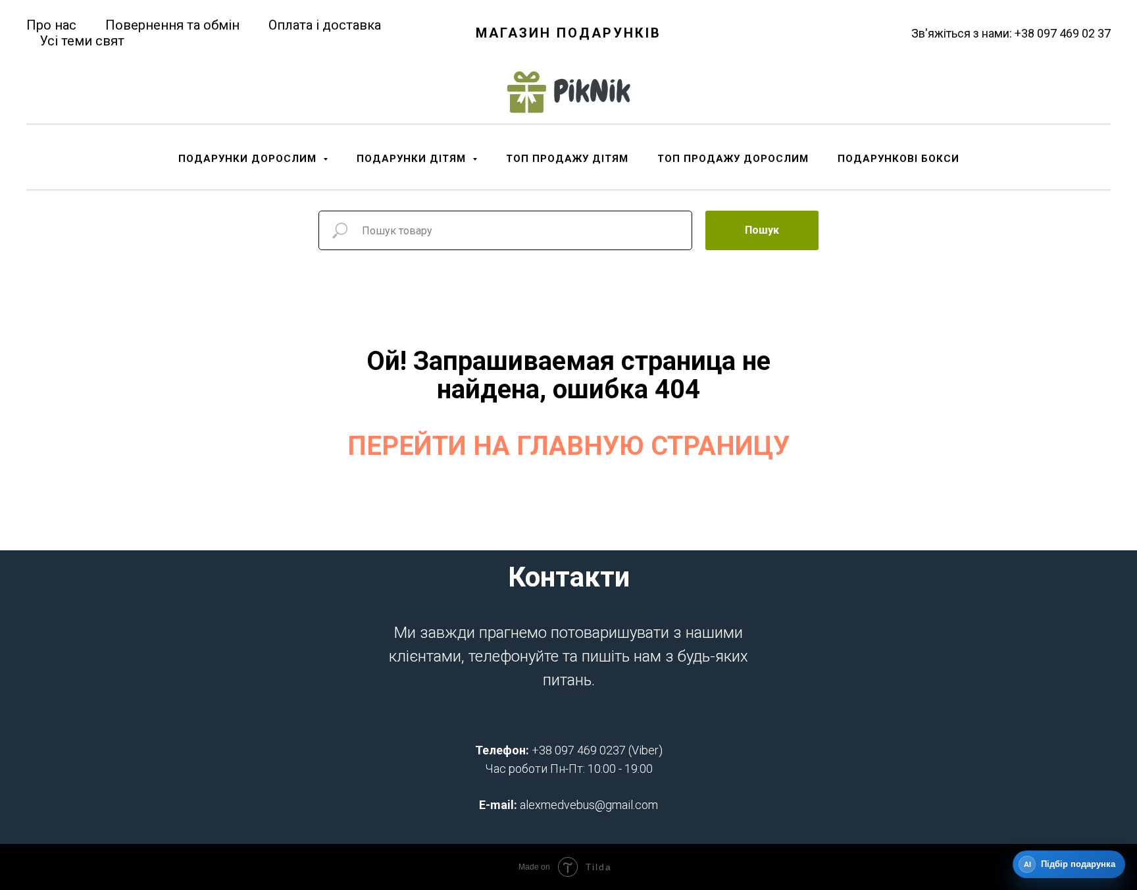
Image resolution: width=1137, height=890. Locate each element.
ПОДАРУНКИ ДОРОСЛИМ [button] (249, 159)
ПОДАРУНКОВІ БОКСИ (898, 159)
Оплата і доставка (324, 25)
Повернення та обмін (172, 25)
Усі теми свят (81, 41)
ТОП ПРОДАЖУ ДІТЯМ (567, 159)
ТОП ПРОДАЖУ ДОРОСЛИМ (733, 159)
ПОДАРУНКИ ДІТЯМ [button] (413, 159)
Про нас (51, 25)
